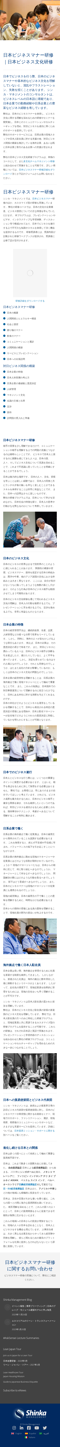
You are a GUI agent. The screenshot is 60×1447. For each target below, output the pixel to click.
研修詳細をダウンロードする (30, 300)
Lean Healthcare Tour (13, 1372)
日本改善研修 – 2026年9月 (15, 1360)
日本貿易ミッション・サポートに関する (34, 1130)
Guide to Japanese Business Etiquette (20, 1381)
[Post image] (7, 1307)
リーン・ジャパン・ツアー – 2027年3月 (21, 1364)
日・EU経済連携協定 (13, 1188)
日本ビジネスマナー (42, 198)
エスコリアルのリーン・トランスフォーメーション (34, 1322)
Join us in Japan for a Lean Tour (17, 1355)
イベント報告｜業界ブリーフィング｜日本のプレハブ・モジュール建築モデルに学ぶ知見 (34, 1308)
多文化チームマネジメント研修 (39, 161)
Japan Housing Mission (13, 1376)
